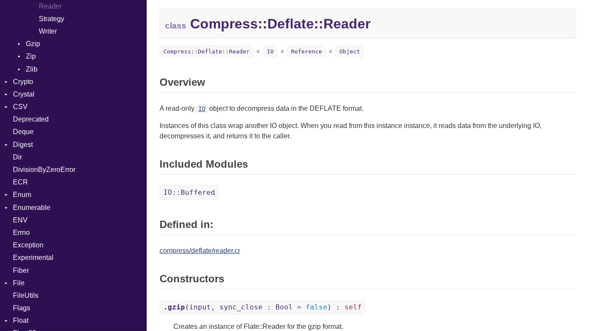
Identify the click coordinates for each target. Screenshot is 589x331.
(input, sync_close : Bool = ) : (262, 307)
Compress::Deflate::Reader (206, 51)
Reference (306, 51)
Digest (23, 144)
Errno (21, 232)
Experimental (33, 257)
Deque (23, 131)
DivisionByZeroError (44, 169)
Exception (28, 245)
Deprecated (31, 119)
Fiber (21, 270)
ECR (20, 182)
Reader (50, 6)
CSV (20, 106)
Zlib (32, 69)
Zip (31, 56)
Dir (17, 157)
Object (349, 51)
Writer (48, 31)
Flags (21, 308)
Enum (22, 194)
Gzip (33, 43)
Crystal (23, 94)
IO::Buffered (189, 192)
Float (20, 320)
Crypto (23, 81)
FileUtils (25, 295)
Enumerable (31, 207)
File (19, 283)
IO (270, 51)
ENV (20, 220)
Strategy (51, 18)
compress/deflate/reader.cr (200, 250)
